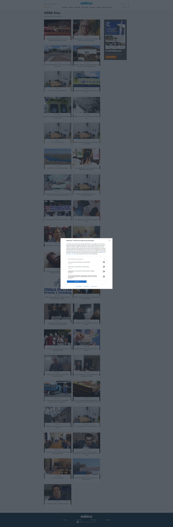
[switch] (103, 262)
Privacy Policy (94, 286)
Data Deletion (79, 286)
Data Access (86, 286)
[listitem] (86, 259)
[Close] (110, 240)
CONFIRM (76, 281)
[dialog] (86, 263)
